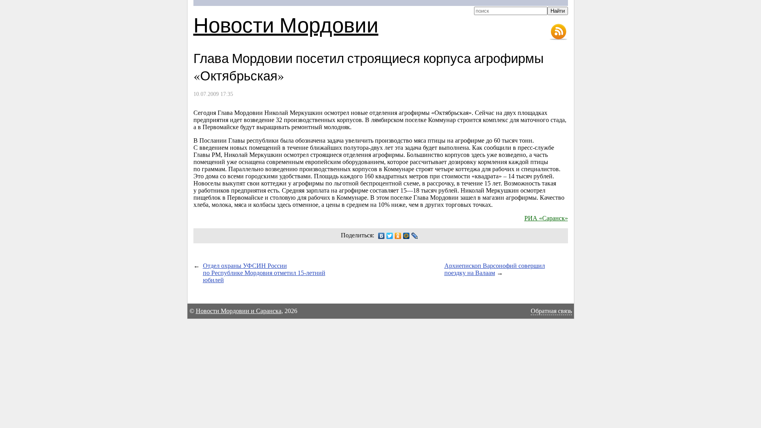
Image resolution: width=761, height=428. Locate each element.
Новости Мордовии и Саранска (238, 311)
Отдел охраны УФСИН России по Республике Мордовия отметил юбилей (264, 272)
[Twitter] (390, 236)
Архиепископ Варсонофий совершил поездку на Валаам (494, 269)
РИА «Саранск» (546, 218)
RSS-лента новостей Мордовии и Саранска (558, 32)
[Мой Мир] (406, 236)
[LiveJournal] (415, 236)
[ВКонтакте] (381, 236)
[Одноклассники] (398, 236)
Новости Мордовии (286, 24)
